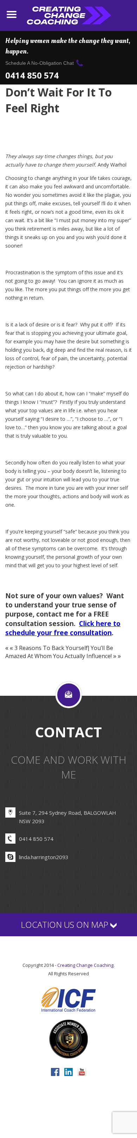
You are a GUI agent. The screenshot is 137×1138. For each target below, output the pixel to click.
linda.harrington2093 (43, 857)
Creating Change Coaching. (86, 965)
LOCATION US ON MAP (65, 924)
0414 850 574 (32, 75)
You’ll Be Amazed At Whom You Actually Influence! (59, 652)
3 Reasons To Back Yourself (51, 648)
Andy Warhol (112, 164)
